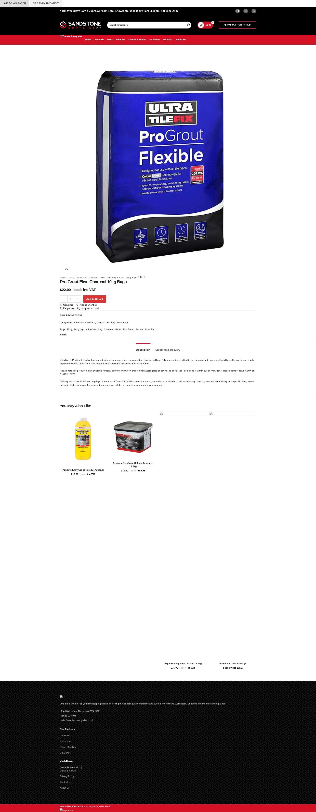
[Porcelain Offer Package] (233, 535)
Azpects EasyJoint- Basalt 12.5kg (183, 663)
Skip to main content (46, 3)
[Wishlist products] (246, 11)
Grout (118, 329)
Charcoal (108, 329)
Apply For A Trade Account (237, 25)
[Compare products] (238, 11)
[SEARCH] (188, 25)
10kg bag (79, 329)
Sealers (139, 329)
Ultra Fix (149, 329)
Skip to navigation (14, 3)
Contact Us (65, 782)
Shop (72, 277)
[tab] (143, 348)
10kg (69, 329)
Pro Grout (128, 329)
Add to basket (94, 299)
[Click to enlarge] (66, 269)
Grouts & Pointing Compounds (112, 322)
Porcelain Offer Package (232, 663)
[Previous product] (138, 277)
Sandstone (65, 741)
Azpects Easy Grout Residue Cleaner (83, 469)
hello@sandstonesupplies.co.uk (77, 720)
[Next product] (144, 277)
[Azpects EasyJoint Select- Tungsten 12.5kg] (133, 435)
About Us (64, 787)
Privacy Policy (67, 776)
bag (100, 329)
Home (63, 277)
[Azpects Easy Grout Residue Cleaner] (83, 438)
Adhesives (90, 329)
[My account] (254, 11)
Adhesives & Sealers (88, 277)
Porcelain (65, 735)
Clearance (65, 752)
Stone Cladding (68, 747)
